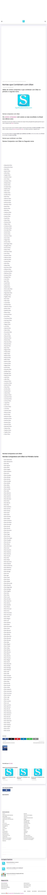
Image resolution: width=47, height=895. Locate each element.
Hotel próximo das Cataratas (7, 815)
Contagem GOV (26, 821)
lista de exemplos (15, 129)
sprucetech (4, 828)
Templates (22, 893)
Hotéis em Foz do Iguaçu (6, 838)
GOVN (3, 820)
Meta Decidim (5, 832)
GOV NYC (25, 813)
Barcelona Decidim (5, 824)
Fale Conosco (34, 891)
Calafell (3, 827)
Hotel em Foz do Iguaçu (28, 815)
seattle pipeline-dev (6, 835)
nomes (22, 129)
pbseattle (25, 832)
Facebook (28, 891)
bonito (12, 123)
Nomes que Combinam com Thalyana (23, 778)
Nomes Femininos (4, 884)
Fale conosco (26, 887)
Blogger (25, 819)
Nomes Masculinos (27, 884)
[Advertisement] (23, 10)
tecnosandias (4, 831)
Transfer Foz (26, 824)
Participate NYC (26, 820)
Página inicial (4, 81)
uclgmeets (26, 831)
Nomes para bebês (4, 885)
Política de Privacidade (5, 887)
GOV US (3, 813)
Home (25, 891)
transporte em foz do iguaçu (29, 838)
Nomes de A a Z (26, 883)
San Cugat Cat (5, 825)
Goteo (3, 829)
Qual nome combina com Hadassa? (15, 868)
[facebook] (6, 790)
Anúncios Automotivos (28, 836)
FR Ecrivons (4, 823)
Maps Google (4, 816)
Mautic (25, 829)
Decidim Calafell (27, 827)
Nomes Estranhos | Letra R (12, 862)
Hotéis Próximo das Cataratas (7, 819)
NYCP (3, 821)
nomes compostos (11, 81)
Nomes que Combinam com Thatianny (37, 778)
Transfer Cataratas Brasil (28, 817)
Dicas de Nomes (4, 883)
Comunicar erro (4, 888)
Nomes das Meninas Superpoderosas (15, 873)
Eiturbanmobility (27, 823)
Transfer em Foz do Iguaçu (28, 839)
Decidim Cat (26, 825)
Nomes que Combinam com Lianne (8, 778)
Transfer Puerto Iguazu (6, 817)
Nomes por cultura (27, 885)
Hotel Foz (25, 816)
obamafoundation (27, 835)
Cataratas (4, 840)
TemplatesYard (11, 893)
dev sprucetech (27, 828)
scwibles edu (4, 836)
